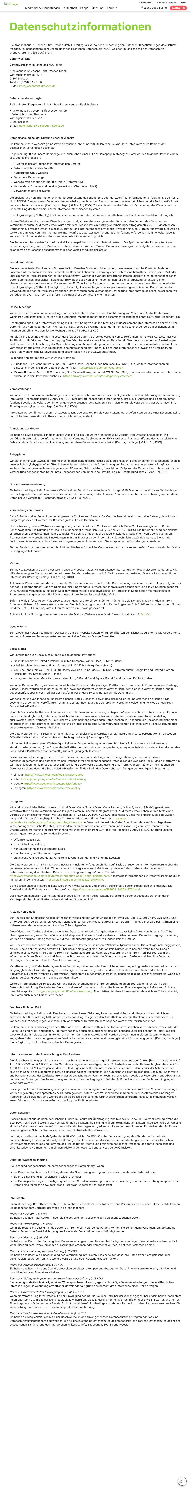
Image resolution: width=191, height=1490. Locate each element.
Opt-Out (146, 614)
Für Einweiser (145, 2)
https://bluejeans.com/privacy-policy (100, 367)
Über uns (97, 8)
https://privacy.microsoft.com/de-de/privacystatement (97, 376)
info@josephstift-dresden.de (37, 86)
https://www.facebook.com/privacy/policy (53, 788)
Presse (183, 2)
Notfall (176, 8)
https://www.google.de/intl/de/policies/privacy (52, 783)
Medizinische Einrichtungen (42, 8)
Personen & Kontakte (166, 2)
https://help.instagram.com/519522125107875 (74, 879)
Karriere (112, 8)
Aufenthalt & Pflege (76, 8)
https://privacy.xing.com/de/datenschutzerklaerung (53, 779)
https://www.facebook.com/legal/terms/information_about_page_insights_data (59, 875)
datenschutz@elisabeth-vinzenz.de (41, 125)
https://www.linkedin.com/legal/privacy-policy (54, 774)
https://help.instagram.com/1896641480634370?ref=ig (106, 889)
